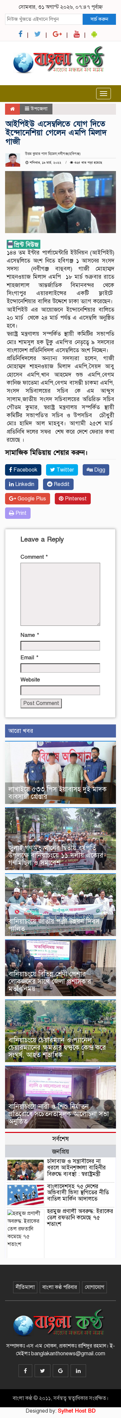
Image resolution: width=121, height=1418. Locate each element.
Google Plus (31, 498)
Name (30, 635)
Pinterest (75, 498)
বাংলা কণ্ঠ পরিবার (59, 1287)
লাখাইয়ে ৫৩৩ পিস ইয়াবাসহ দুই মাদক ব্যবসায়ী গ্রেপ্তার (57, 793)
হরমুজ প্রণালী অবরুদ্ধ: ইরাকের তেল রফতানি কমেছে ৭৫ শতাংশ (80, 1217)
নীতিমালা (25, 1287)
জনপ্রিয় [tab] (60, 1151)
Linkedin (24, 484)
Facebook (24, 470)
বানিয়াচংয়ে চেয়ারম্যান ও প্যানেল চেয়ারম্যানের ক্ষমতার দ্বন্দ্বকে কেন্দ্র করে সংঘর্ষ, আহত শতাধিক (57, 1047)
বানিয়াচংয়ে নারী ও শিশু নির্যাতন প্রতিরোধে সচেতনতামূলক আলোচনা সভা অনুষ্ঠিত (58, 1114)
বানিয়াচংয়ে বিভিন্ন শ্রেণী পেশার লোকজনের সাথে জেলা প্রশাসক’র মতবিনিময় (49, 981)
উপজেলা (39, 109)
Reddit (61, 484)
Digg (99, 470)
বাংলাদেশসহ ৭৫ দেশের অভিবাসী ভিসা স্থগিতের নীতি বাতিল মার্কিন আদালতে (78, 1192)
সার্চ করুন (99, 19)
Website (30, 680)
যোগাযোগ (94, 1287)
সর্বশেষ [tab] (60, 1139)
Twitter (64, 470)
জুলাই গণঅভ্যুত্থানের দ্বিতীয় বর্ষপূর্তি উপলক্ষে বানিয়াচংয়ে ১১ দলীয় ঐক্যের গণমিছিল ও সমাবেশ (55, 855)
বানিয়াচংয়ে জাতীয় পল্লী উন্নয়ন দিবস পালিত (53, 925)
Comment (34, 557)
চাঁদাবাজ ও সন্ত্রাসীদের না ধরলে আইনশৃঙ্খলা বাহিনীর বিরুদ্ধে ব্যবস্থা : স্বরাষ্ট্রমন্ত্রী (76, 1167)
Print (20, 513)
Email (29, 657)
